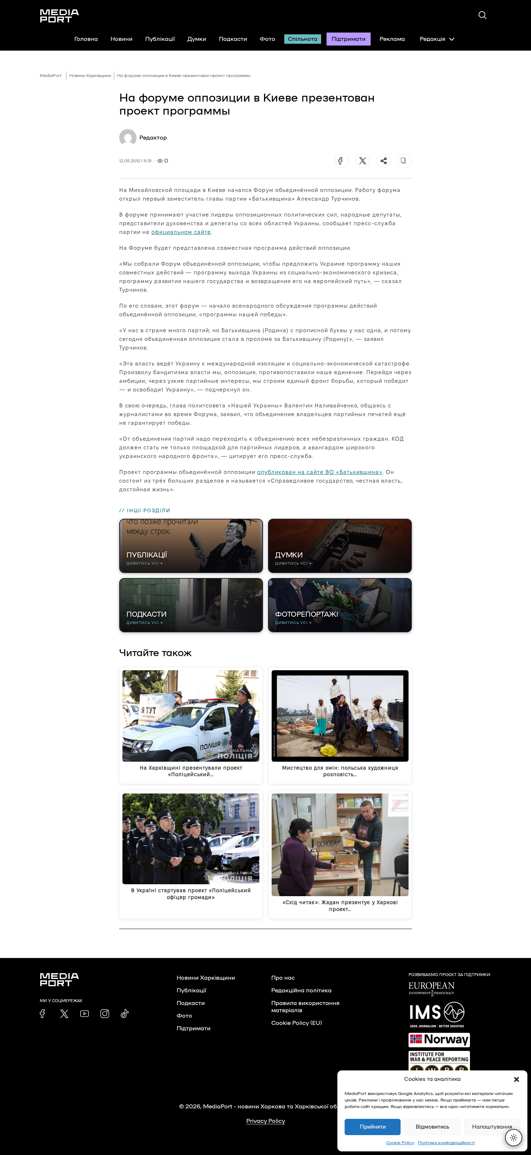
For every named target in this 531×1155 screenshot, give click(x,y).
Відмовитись (432, 1127)
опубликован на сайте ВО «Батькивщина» (320, 472)
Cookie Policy (400, 1143)
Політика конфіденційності (446, 1143)
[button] (516, 1079)
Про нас (283, 978)
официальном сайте (181, 232)
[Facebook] (341, 161)
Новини (122, 39)
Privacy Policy (265, 1121)
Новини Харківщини (90, 75)
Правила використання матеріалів (305, 1006)
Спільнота (303, 39)
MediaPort (51, 75)
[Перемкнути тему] (513, 1137)
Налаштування (492, 1127)
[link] (44, 1013)
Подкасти (233, 39)
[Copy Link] (404, 161)
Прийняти (373, 1127)
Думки (196, 39)
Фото (267, 39)
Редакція (432, 39)
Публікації (160, 39)
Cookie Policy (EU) (296, 1023)
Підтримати (349, 39)
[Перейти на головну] (59, 16)
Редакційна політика (301, 990)
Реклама (392, 39)
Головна (86, 39)
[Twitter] (362, 161)
